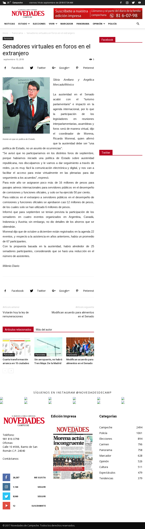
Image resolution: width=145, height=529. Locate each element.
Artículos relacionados (18, 329)
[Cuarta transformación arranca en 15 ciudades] (16, 346)
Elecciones (39, 23)
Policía (112, 23)
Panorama (82, 23)
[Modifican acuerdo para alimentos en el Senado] (80, 346)
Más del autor (44, 329)
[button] (137, 24)
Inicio (5, 33)
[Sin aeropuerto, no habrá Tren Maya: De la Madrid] (48, 346)
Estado (22, 23)
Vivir (52, 23)
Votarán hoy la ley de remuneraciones (16, 314)
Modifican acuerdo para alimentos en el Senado (73, 314)
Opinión (97, 23)
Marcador (66, 23)
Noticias (9, 23)
